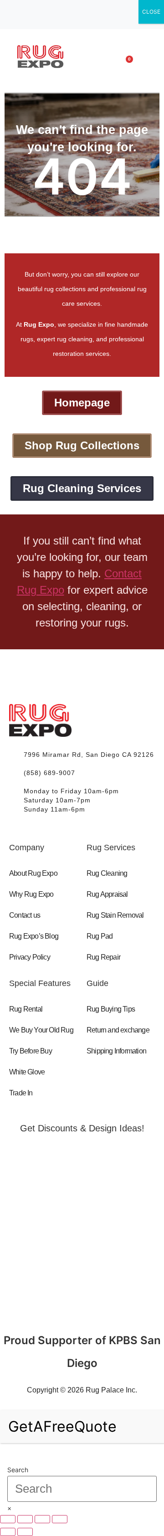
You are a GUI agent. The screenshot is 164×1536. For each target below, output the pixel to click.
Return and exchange (118, 1030)
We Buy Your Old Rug (41, 1030)
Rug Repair (103, 957)
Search (17, 1470)
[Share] (42, 1519)
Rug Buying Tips (111, 1009)
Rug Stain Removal (115, 915)
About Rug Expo (33, 873)
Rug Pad (100, 936)
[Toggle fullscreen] (25, 1519)
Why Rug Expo (31, 894)
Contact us (24, 915)
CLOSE (151, 11)
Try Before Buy (30, 1051)
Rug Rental (25, 1009)
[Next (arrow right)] (25, 1532)
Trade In (21, 1093)
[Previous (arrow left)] (7, 1532)
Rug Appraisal (107, 894)
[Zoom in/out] (7, 1519)
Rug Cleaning (107, 873)
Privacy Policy (29, 957)
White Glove (27, 1072)
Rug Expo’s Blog (33, 936)
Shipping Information (116, 1051)
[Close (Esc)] (59, 1519)
